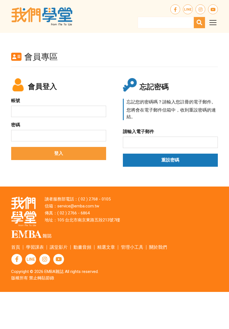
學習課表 (35, 247)
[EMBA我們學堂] (42, 16)
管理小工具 (132, 247)
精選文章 (106, 247)
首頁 (15, 247)
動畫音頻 (82, 247)
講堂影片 (59, 247)
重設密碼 (170, 160)
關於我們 (158, 247)
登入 (58, 153)
